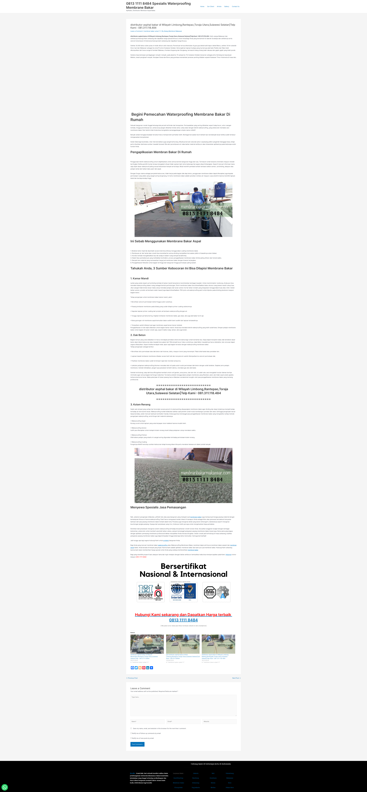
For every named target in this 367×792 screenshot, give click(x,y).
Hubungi (228, 554)
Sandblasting (178, 778)
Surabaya (213, 778)
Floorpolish (178, 787)
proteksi (166, 540)
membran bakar (193, 550)
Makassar (229, 778)
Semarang (195, 783)
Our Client (210, 6)
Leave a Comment (136, 31)
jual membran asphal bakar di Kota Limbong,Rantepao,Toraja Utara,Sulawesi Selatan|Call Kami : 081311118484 (183, 656)
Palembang (230, 773)
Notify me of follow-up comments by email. (146, 733)
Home (202, 6)
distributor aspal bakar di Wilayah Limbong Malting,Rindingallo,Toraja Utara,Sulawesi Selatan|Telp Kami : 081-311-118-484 (215, 656)
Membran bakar (178, 783)
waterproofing (163, 545)
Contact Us (235, 6)
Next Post (236, 678)
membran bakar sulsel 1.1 (152, 31)
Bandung (195, 778)
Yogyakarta (196, 787)
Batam (213, 783)
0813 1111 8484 (183, 620)
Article (219, 6)
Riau (229, 783)
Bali (213, 773)
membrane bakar (195, 517)
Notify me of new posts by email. (143, 738)
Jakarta (195, 773)
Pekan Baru (230, 787)
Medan (213, 787)
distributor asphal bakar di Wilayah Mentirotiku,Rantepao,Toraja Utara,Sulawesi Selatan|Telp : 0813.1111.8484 (144, 656)
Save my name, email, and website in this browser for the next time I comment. (159, 728)
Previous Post (132, 678)
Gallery (226, 6)
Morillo (132, 773)
